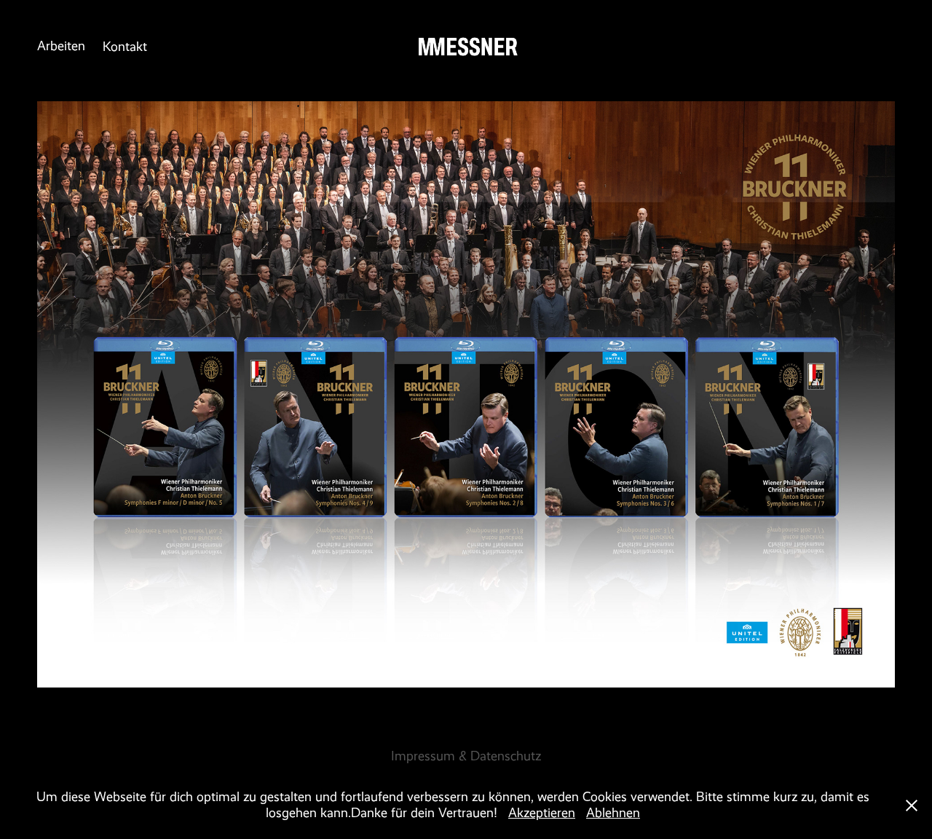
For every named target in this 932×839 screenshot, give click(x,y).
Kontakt (125, 46)
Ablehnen (613, 812)
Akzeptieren (541, 812)
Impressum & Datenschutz (466, 756)
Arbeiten (61, 46)
